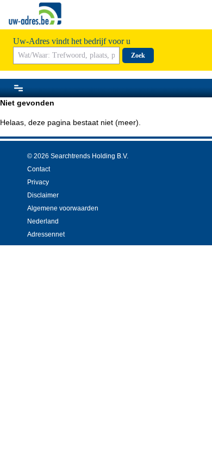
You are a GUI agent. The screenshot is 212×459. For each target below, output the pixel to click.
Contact (38, 169)
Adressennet (46, 234)
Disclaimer (43, 195)
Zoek (138, 55)
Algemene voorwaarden (62, 208)
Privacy (38, 182)
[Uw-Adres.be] (36, 13)
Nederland (43, 221)
